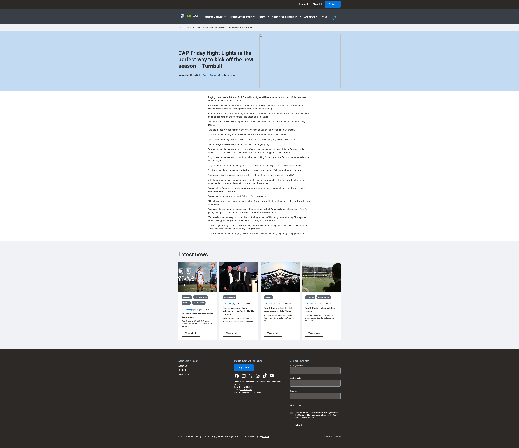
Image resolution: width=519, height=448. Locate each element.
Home (180, 28)
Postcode (293, 391)
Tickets (332, 4)
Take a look (192, 334)
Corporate (186, 297)
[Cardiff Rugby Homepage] (189, 16)
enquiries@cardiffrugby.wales (250, 392)
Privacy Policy (302, 405)
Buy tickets (244, 367)
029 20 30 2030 (246, 390)
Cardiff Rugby (209, 75)
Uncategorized (199, 303)
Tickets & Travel (323, 297)
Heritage (186, 303)
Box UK (265, 436)
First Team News (227, 75)
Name (296, 366)
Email (296, 378)
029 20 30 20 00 (247, 387)
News (189, 28)
